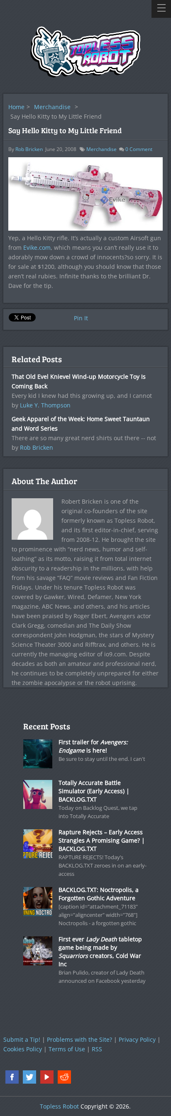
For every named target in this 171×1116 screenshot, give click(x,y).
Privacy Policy (137, 1039)
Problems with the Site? (79, 1039)
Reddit (64, 1077)
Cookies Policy (22, 1049)
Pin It (81, 318)
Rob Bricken (29, 149)
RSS (97, 1049)
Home (16, 107)
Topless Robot (59, 1106)
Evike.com (37, 247)
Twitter (29, 1077)
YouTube (47, 1077)
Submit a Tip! (21, 1039)
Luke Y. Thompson (45, 405)
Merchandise (52, 107)
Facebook (12, 1077)
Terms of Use (67, 1049)
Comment (138, 149)
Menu (161, 9)
